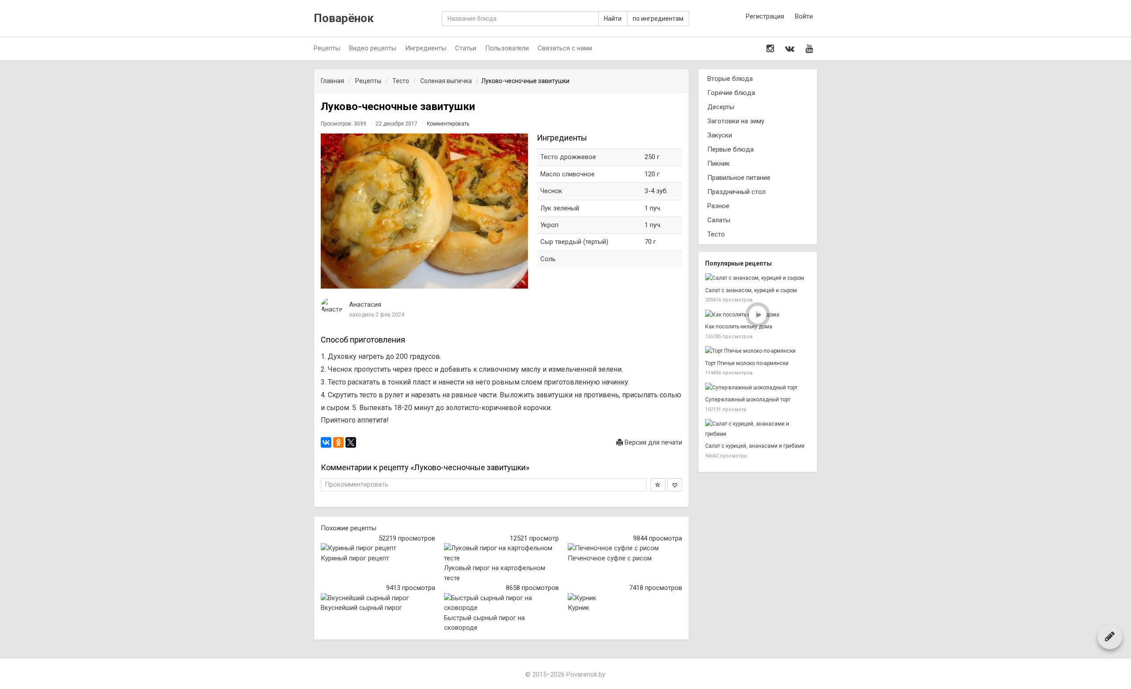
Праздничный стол (736, 192)
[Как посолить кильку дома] (757, 315)
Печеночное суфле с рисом (610, 558)
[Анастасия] (332, 306)
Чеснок (551, 191)
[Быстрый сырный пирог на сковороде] (501, 603)
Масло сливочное (567, 174)
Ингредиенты (425, 48)
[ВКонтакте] (326, 442)
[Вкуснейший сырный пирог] (378, 598)
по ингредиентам (658, 18)
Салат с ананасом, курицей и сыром (751, 290)
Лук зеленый (559, 208)
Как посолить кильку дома (738, 327)
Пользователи (507, 48)
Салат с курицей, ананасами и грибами (755, 446)
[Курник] (625, 598)
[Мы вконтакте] (790, 48)
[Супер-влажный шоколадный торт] (757, 388)
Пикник (718, 163)
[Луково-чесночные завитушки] (424, 211)
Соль (548, 259)
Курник (578, 608)
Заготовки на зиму (735, 121)
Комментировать (448, 124)
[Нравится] (674, 484)
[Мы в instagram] (770, 48)
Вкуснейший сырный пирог (361, 608)
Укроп (549, 225)
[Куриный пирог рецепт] (378, 548)
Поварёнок (344, 18)
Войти (804, 16)
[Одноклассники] (338, 442)
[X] (350, 442)
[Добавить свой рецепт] (1110, 636)
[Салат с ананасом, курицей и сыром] (757, 278)
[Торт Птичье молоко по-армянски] (757, 351)
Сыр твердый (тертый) (574, 242)
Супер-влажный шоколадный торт (747, 399)
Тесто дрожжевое (568, 157)
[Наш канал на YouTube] (809, 48)
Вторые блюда (730, 79)
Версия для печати (652, 442)
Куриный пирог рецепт (355, 558)
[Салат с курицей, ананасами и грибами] (757, 429)
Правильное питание (738, 178)
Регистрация (765, 16)
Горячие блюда (731, 93)
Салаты (718, 220)
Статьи (465, 48)
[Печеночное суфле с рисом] (625, 548)
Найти (613, 18)
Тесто (716, 234)
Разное (718, 206)
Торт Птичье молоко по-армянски (747, 363)
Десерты (720, 107)
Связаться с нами (565, 48)
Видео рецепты (372, 48)
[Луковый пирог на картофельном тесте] (501, 553)
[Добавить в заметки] (657, 484)
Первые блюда (730, 149)
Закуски (719, 135)
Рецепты (327, 48)
